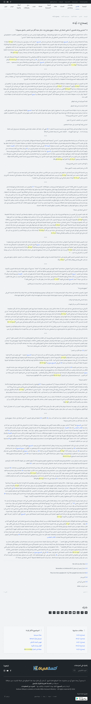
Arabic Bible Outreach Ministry (46, 689)
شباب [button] (33, 6)
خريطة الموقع (37, 696)
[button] (50, 612)
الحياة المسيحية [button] (48, 6)
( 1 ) (33, 187)
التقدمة (55, 696)
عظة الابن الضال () (33, 649)
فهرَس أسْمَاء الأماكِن (36, 642)
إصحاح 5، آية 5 (80, 649)
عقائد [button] (55, 6)
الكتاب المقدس (78, 428)
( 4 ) (41, 418)
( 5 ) (74, 503)
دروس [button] (12, 6)
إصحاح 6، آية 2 (80, 635)
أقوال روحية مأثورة (36, 646)
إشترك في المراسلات (83, 2)
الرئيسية (84, 6)
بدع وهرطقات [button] (26, 6)
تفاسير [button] (77, 6)
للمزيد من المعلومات (28, 686)
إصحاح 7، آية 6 (81, 642)
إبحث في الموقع (53, 2)
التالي (6, 592)
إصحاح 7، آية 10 (80, 639)
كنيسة (48, 146)
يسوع (33, 94)
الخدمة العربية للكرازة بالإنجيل (41, 683)
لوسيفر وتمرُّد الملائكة (36, 639)
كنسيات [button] (62, 6)
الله (36, 60)
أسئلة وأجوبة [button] (19, 6)
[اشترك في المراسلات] (74, 670)
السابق (84, 592)
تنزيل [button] (5, 6)
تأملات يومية (67, 2)
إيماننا (44, 696)
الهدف (49, 696)
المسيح (66, 42)
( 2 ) (83, 350)
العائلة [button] (40, 6)
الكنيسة (13, 146)
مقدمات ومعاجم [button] (70, 6)
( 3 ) (40, 384)
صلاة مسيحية (38, 635)
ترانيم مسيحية (75, 2)
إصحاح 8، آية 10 (80, 646)
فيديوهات (61, 2)
